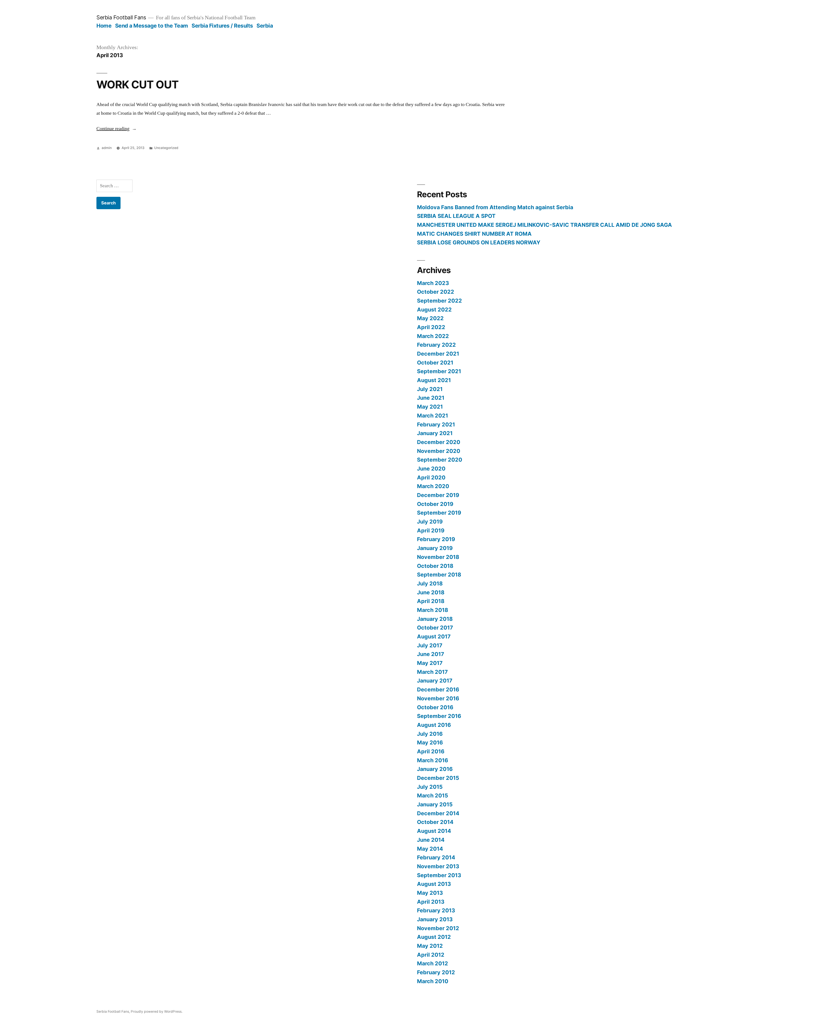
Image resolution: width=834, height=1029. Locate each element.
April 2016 (430, 751)
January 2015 (435, 804)
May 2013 (430, 893)
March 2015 (432, 795)
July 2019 (430, 521)
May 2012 (430, 946)
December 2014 (438, 813)
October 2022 (435, 291)
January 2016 (435, 769)
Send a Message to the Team (151, 25)
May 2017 (430, 663)
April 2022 (431, 327)
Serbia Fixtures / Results (222, 25)
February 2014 (436, 857)
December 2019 (438, 495)
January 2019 (435, 548)
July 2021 (430, 389)
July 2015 (430, 787)
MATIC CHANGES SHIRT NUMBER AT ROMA (474, 233)
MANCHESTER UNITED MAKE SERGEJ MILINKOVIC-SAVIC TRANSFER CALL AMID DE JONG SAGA (544, 225)
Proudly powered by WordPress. (156, 1011)
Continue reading (116, 129)
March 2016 (432, 760)
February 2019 (436, 539)
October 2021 (435, 362)
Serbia (264, 25)
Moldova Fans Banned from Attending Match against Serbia (495, 207)
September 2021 (439, 371)
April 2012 (430, 954)
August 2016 (434, 725)
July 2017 (429, 645)
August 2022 (434, 309)
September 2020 (439, 459)
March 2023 (433, 283)
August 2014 (434, 831)
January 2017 (434, 680)
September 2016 (439, 716)
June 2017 (430, 654)
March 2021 (432, 415)
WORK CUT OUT (137, 84)
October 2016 (435, 707)
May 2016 (430, 742)
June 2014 (431, 840)
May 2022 (430, 318)
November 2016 (438, 698)
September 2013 (439, 875)
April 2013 (430, 901)
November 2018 (438, 557)
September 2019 (439, 512)
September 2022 (439, 300)
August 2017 (434, 636)
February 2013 (436, 910)
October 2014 (435, 822)
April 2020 (431, 477)
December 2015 (438, 778)
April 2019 (430, 530)
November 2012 (438, 928)
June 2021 (430, 397)
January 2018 (435, 619)
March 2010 (432, 981)
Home (103, 25)
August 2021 (434, 380)
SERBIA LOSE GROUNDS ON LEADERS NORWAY (478, 242)
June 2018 (430, 592)
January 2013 (435, 919)
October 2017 (435, 627)
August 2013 (434, 884)
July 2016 (430, 734)
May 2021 (430, 406)
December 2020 (438, 442)
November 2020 (438, 451)
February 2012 (436, 972)
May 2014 (430, 848)
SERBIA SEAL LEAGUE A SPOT (456, 216)
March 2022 (433, 336)
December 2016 (438, 689)
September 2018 (439, 574)
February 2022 (436, 344)
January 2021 (435, 433)
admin (107, 148)
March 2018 (432, 610)
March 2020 (433, 486)
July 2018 (430, 583)
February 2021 (436, 424)
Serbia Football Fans (121, 17)
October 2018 (435, 566)
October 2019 (435, 504)
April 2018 (430, 601)
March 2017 (432, 672)
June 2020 (431, 468)
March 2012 (432, 963)
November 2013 (438, 866)
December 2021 (438, 353)
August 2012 (434, 937)
